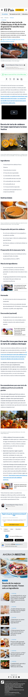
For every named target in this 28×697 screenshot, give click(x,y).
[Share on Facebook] (6, 79)
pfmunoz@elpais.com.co (10, 694)
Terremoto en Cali (14, 14)
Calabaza (6, 529)
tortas (11, 529)
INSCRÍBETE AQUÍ (14, 524)
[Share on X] (10, 79)
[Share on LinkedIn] (17, 79)
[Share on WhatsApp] (14, 79)
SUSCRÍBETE (19, 10)
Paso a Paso (18, 529)
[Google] (8, 540)
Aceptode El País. (14, 520)
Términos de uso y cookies (15, 686)
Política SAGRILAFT (9, 687)
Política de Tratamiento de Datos (15, 520)
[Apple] (19, 540)
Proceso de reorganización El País (12, 692)
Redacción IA (6, 531)
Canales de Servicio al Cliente (19, 683)
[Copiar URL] (21, 79)
